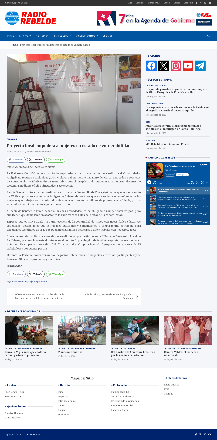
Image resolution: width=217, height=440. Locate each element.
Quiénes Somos (86, 35)
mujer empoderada (37, 281)
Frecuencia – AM (14, 392)
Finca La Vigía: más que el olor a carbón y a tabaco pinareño (25, 354)
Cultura (167, 2)
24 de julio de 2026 (13, 359)
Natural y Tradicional (122, 396)
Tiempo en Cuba (120, 392)
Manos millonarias (70, 352)
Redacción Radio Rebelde (39, 151)
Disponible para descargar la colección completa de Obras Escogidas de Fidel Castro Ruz (176, 91)
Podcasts (150, 140)
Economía (188, 2)
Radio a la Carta (119, 410)
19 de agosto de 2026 (156, 96)
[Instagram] (200, 2)
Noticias (41, 35)
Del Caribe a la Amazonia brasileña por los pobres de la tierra (133, 354)
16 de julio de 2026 (66, 356)
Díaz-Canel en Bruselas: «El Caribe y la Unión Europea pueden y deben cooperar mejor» (39, 296)
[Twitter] (205, 2)
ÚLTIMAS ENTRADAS (160, 79)
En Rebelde (61, 35)
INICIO (11, 35)
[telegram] (200, 65)
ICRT (167, 389)
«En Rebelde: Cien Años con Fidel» (167, 144)
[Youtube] (209, 2)
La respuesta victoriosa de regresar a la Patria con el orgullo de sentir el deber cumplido (177, 109)
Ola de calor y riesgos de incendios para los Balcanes (109, 296)
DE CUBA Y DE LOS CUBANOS (23, 311)
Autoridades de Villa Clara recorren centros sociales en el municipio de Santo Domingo (173, 127)
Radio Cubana (171, 384)
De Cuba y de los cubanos (17, 348)
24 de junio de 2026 (173, 359)
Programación (13, 417)
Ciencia (177, 2)
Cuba (130, 2)
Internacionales (153, 2)
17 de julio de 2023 (15, 151)
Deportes (139, 2)
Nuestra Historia (14, 413)
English (108, 35)
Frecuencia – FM (14, 396)
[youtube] (188, 65)
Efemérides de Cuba (122, 405)
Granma (168, 393)
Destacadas (160, 85)
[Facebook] (196, 2)
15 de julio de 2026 (119, 359)
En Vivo (24, 35)
